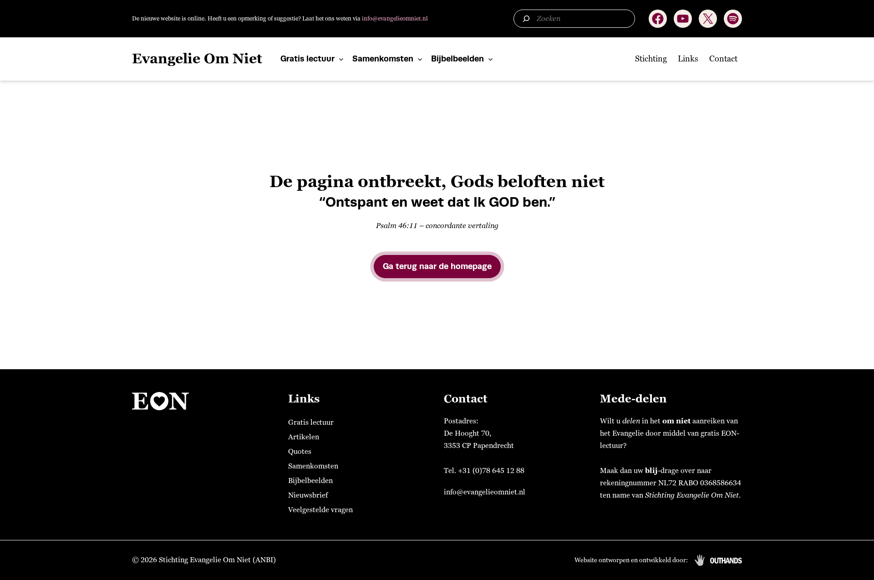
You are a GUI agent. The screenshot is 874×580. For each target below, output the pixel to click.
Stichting (651, 59)
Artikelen (303, 437)
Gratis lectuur (307, 58)
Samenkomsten (382, 58)
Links (688, 59)
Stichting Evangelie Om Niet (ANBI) (217, 560)
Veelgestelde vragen (320, 509)
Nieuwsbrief (308, 495)
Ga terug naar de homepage (437, 266)
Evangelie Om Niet (197, 59)
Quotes (299, 451)
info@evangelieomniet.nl (395, 18)
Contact (723, 59)
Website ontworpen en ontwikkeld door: (631, 560)
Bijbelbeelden (457, 58)
